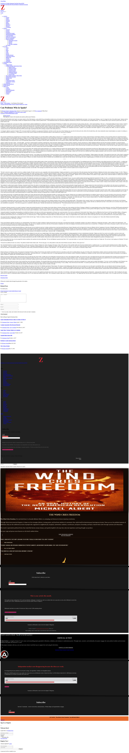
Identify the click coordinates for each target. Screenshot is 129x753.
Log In (2, 735)
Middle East (8, 57)
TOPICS (5, 28)
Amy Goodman (13, 327)
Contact (7, 93)
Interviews (8, 24)
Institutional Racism (13, 72)
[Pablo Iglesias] (6, 115)
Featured (8, 21)
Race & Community (10, 38)
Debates (7, 23)
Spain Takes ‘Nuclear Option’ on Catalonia (10, 330)
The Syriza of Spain (5, 346)
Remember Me (5, 737)
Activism (8, 29)
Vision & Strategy (10, 39)
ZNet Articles (7, 103)
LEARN (5, 63)
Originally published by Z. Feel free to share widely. (15, 112)
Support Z (8, 92)
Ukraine (7, 58)
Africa (7, 47)
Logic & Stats (11, 74)
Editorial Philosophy (10, 90)
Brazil (7, 50)
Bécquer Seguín (5, 111)
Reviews (8, 26)
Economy (8, 32)
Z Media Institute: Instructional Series (14, 66)
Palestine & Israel (9, 55)
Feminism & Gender (10, 33)
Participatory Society (13, 40)
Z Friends (8, 88)
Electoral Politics (8, 104)
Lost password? (4, 738)
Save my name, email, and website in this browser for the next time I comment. (19, 311)
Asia (7, 49)
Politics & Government (11, 36)
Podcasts (8, 20)
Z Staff (7, 87)
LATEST (5, 16)
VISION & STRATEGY (8, 84)
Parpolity (10, 41)
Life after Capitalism (13, 44)
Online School (9, 64)
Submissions (8, 91)
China (7, 52)
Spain (26, 104)
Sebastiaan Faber (13, 111)
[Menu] (1, 14)
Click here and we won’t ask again (42, 628)
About (2, 413)
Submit (15, 464)
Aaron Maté (12, 332)
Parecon (10, 43)
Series (7, 22)
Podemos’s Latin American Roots (8, 340)
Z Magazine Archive (10, 80)
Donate (2, 10)
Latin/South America (10, 56)
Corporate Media (9, 35)
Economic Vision (12, 69)
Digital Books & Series (11, 76)
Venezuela (8, 59)
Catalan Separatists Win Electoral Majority (10, 324)
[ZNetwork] (3, 9)
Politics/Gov (22, 104)
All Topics (8, 45)
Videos (7, 18)
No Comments (38, 111)
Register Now (10, 730)
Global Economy (12, 70)
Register (20, 748)
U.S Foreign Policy (13, 73)
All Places (8, 61)
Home (2, 103)
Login (10, 743)
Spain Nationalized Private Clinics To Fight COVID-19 (13, 319)
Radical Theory (12, 67)
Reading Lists (9, 78)
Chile (7, 51)
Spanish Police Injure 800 (6, 335)
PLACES (5, 46)
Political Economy (12, 68)
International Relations (10, 34)
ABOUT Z (5, 86)
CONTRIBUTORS (7, 62)
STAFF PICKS (6, 85)
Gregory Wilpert (13, 322)
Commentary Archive (10, 81)
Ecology (7, 30)
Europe (7, 53)
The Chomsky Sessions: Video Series (14, 75)
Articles (7, 17)
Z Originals (8, 27)
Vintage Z (8, 82)
